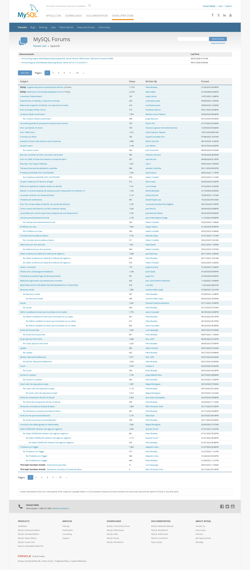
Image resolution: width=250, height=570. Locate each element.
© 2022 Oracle (38, 556)
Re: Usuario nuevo (31, 150)
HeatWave (22, 526)
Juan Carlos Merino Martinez (158, 281)
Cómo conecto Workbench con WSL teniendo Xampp (43, 208)
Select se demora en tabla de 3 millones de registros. (42, 254)
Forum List (39, 46)
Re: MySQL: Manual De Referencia (37, 361)
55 (77, 73)
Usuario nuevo (26, 146)
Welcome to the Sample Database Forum (44, 92)
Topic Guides (156, 542)
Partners (199, 534)
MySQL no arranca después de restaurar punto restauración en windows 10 (52, 191)
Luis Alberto (151, 146)
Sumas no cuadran (28, 375)
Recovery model (27, 289)
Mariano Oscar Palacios (156, 114)
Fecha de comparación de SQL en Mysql (37, 397)
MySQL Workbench (115, 542)
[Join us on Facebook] (211, 15)
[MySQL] (28, 12)
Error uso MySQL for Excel (31, 128)
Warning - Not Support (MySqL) (33, 164)
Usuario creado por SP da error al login (36, 181)
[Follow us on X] (217, 15)
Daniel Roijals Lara (153, 200)
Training (65, 526)
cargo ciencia (151, 96)
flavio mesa (150, 181)
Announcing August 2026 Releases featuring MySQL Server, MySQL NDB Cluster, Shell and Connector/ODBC (67, 58)
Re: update (27, 352)
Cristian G (150, 366)
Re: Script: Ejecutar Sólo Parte (35, 343)
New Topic (25, 73)
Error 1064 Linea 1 (27, 132)
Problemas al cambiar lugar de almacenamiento (40, 276)
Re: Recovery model (31, 294)
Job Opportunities (203, 538)
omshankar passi (153, 101)
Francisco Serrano (153, 155)
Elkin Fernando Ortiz (154, 406)
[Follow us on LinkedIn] (223, 15)
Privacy (21, 561)
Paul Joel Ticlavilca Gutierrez (157, 303)
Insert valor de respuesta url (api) (34, 384)
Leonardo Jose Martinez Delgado (159, 204)
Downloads (73, 15)
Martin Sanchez (152, 141)
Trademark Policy (62, 561)
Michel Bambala (152, 191)
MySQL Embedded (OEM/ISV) (30, 546)
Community (104, 27)
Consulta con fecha (28, 137)
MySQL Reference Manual (162, 526)
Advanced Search (218, 43)
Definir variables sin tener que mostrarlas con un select (43, 312)
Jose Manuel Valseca (154, 213)
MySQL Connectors (159, 538)
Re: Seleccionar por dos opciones (37, 249)
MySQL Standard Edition (28, 534)
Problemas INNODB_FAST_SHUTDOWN (37, 173)
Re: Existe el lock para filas (34, 334)
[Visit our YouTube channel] (229, 15)
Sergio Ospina (151, 227)
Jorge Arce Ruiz (152, 267)
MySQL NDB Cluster (115, 530)
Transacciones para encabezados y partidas (38, 168)
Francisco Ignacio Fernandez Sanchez (161, 128)
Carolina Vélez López (154, 289)
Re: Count (27, 370)
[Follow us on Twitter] (227, 507)
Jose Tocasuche (152, 150)
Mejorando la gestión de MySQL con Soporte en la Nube (44, 105)
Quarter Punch (152, 429)
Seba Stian (150, 415)
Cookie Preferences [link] (79, 561)
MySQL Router (113, 538)
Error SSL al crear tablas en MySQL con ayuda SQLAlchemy (45, 204)
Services (67, 521)
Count (22, 366)
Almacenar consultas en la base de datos (37, 406)
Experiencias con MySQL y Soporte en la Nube (40, 101)
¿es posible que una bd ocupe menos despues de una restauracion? (49, 213)
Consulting (67, 534)
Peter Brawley (151, 87)
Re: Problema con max (32, 231)
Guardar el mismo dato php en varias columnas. (40, 141)
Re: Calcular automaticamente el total (39, 222)
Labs (53, 27)
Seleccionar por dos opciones (32, 244)
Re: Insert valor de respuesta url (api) (38, 388)
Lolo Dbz (149, 285)
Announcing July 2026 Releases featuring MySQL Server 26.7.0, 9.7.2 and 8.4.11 (54, 62)
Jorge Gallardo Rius (154, 375)
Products (24, 521)
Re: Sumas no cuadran (32, 379)
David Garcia (151, 173)
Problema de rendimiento (31, 200)
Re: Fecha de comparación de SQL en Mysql (41, 402)
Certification (67, 530)
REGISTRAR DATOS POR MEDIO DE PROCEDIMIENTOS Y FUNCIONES (49, 285)
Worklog (43, 27)
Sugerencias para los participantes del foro (45, 87)
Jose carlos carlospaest (155, 397)
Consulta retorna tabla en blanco (34, 235)
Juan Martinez (151, 254)
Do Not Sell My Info (33, 561)
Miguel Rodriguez (153, 384)
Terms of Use (47, 561)
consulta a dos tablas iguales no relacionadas (39, 424)
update (23, 348)
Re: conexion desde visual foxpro (37, 119)
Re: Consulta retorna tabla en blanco (38, 240)
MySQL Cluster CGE (26, 542)
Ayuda (23, 303)
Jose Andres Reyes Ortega (156, 218)
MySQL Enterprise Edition (29, 530)
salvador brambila (153, 168)
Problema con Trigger (29, 447)
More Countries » (60, 508)
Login (220, 6)
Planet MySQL (66, 27)
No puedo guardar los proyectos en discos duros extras (44, 123)
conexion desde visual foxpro (32, 114)
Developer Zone (123, 15)
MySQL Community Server (118, 526)
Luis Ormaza (151, 186)
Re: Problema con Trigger (33, 451)
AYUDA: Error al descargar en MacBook (36, 271)
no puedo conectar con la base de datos (37, 195)
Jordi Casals (150, 271)
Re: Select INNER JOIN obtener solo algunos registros (45, 433)
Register (228, 6)
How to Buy (201, 530)
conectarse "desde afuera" (31, 96)
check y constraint (28, 267)
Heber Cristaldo (152, 177)
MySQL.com (53, 15)
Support (65, 538)
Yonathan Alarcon (153, 110)
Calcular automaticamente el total (34, 218)
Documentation (97, 15)
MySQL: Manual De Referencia (33, 357)
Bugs (32, 27)
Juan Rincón (151, 208)
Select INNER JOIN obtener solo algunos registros (41, 429)
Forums (22, 27)
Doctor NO (150, 123)
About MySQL (203, 521)
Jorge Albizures (152, 119)
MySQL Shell (112, 534)
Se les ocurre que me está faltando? (35, 415)
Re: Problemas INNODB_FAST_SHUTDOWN (41, 177)
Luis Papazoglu (152, 330)
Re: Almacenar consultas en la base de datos (42, 411)
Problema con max (28, 227)
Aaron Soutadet (152, 312)
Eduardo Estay (152, 235)
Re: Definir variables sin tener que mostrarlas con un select (48, 316)
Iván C (148, 164)
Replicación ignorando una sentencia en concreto (41, 281)
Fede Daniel (151, 244)
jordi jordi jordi (152, 195)
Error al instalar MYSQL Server (33, 110)
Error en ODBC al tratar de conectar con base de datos (43, 159)
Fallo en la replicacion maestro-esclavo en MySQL (41, 186)
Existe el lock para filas (29, 330)
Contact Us (200, 526)
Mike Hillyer (151, 92)
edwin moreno (152, 348)
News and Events (86, 27)
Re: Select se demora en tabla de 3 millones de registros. (47, 258)
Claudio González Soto (155, 137)
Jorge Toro (150, 276)
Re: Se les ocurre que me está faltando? (39, 420)
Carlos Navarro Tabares (156, 132)
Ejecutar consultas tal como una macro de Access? (41, 155)
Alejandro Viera (152, 447)
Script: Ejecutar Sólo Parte (31, 339)
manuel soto (151, 159)
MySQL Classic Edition (27, 538)
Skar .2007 (150, 339)
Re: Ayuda (27, 307)
